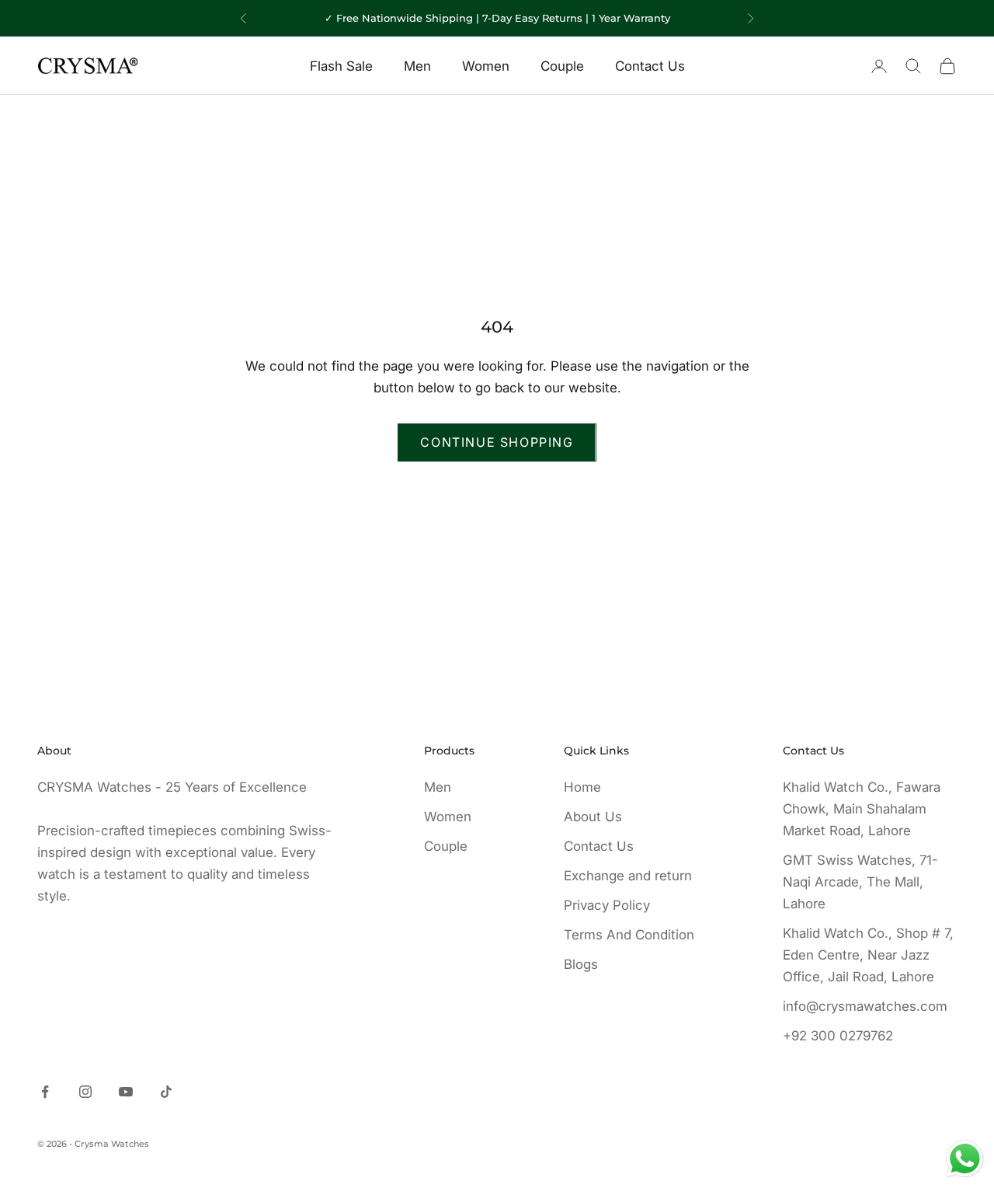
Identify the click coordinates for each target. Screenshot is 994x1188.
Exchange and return (628, 875)
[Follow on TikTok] (166, 1091)
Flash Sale (341, 66)
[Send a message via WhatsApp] (965, 1158)
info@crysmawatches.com (865, 1006)
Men (417, 66)
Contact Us (650, 66)
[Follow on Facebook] (45, 1091)
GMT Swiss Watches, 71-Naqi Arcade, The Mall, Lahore (860, 881)
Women (485, 66)
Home (582, 787)
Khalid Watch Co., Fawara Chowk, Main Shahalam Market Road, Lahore (861, 808)
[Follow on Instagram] (85, 1091)
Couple (562, 66)
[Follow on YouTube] (126, 1091)
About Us (593, 816)
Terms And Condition (629, 934)
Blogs (581, 964)
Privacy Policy (607, 905)
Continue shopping (496, 442)
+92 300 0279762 (838, 1035)
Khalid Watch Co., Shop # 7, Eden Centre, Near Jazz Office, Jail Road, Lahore (868, 954)
